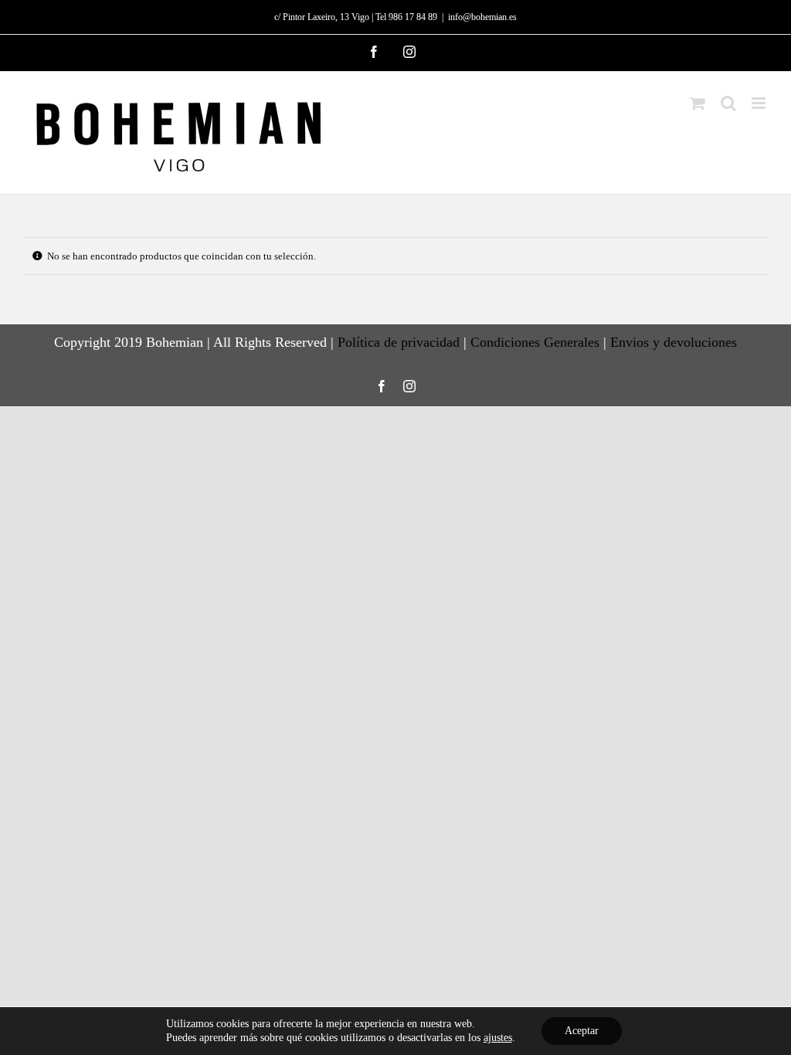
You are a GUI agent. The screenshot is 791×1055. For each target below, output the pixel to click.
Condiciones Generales (534, 342)
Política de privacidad (399, 342)
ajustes (498, 1037)
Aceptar (582, 1030)
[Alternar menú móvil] (760, 103)
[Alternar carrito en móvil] (697, 103)
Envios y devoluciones (673, 342)
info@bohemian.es (482, 17)
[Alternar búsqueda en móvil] (728, 103)
